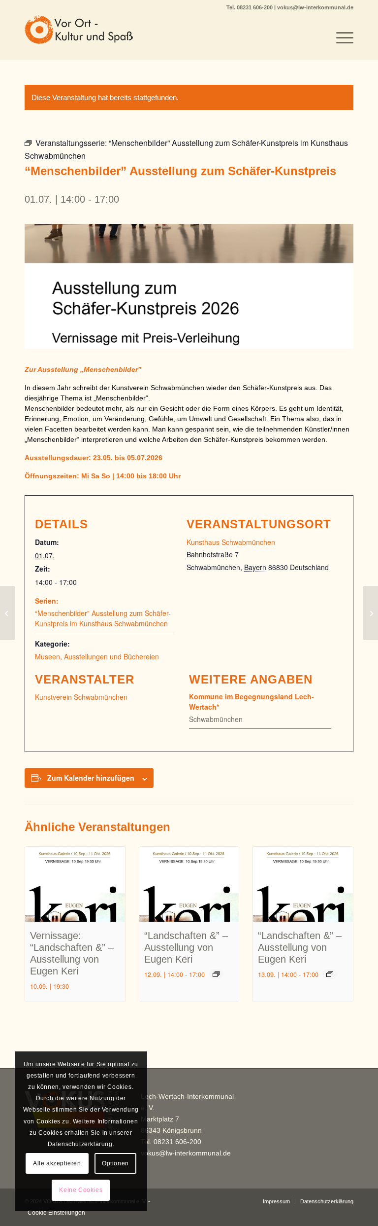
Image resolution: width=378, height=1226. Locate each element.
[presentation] (75, 884)
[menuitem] (339, 37)
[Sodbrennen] (370, 613)
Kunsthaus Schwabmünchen (231, 542)
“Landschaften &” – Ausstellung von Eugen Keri (186, 947)
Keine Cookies (80, 1190)
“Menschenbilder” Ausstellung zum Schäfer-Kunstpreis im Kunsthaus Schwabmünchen (103, 618)
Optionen (115, 1163)
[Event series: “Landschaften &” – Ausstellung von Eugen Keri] (216, 974)
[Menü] (339, 37)
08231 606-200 (255, 7)
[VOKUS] (79, 37)
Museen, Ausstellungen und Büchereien (97, 656)
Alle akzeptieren (57, 1163)
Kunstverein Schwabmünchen (81, 697)
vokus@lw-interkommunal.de (315, 7)
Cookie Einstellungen (56, 1212)
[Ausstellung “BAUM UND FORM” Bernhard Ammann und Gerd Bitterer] (7, 613)
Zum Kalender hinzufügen (90, 778)
